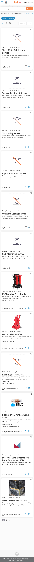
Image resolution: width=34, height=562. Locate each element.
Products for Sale (17, 13)
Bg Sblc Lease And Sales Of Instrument (13, 432)
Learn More (19, 560)
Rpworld (7, 67)
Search (29, 9)
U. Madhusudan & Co (11, 389)
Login (25, 2)
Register (30, 2)
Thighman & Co (9, 474)
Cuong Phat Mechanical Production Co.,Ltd (12, 515)
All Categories (5, 13)
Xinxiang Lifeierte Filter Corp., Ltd (13, 308)
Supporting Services (8, 18)
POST (16, 2)
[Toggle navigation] (2, 2)
